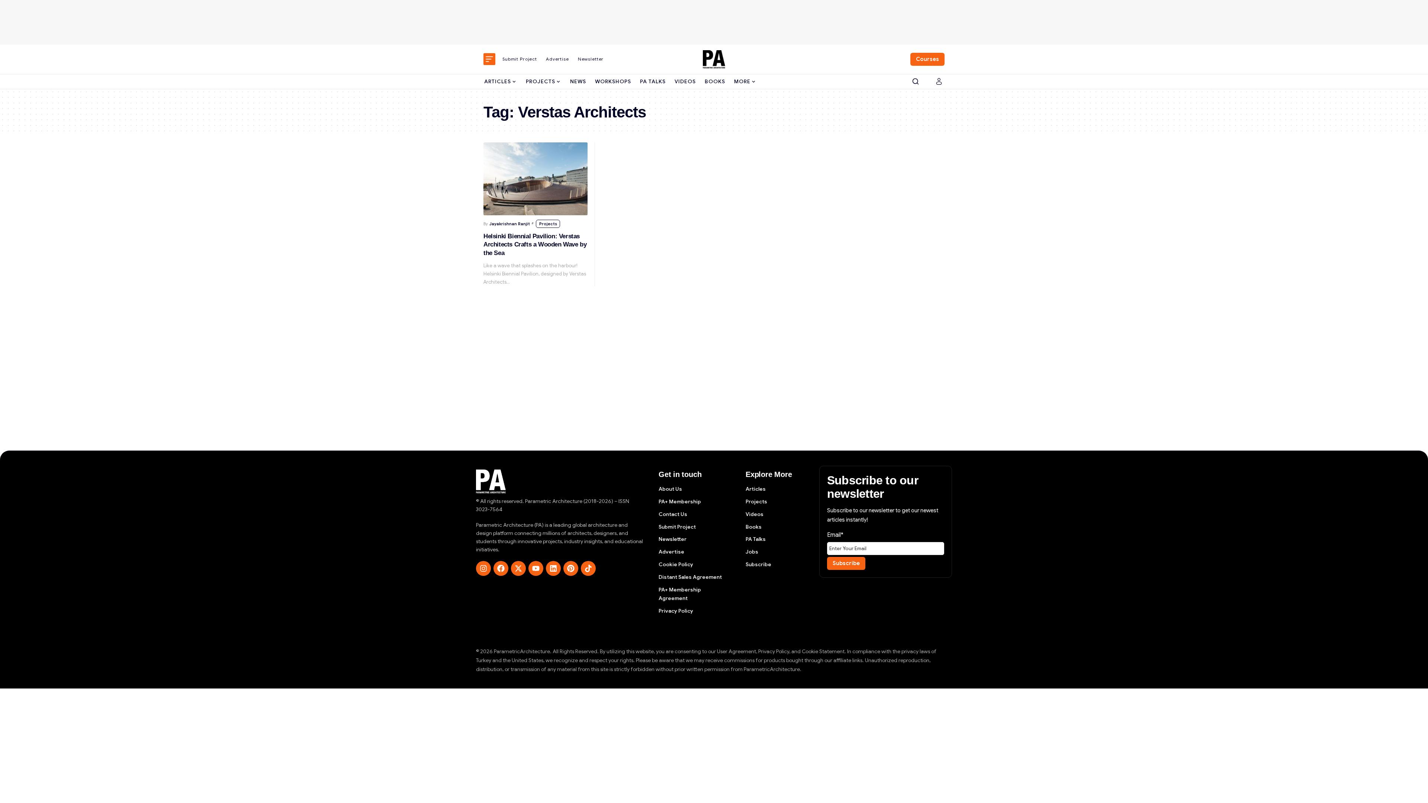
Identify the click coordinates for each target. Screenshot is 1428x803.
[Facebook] (500, 568)
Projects (548, 223)
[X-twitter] (518, 568)
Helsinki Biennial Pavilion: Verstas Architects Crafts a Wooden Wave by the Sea (534, 244)
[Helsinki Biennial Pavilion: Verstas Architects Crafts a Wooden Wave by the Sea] (535, 178)
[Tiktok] (588, 568)
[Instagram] (483, 568)
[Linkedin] (553, 568)
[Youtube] (535, 568)
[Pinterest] (570, 568)
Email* (835, 535)
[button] (915, 81)
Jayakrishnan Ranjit (509, 223)
